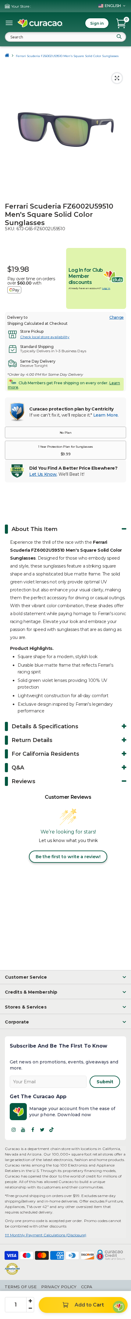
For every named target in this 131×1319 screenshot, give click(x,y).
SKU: (10, 228)
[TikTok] (51, 1130)
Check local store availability (44, 337)
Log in (106, 288)
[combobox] (65, 37)
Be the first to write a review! (68, 856)
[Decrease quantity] (30, 1308)
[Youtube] (23, 1130)
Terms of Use (21, 1286)
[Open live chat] (119, 1307)
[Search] (119, 36)
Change (116, 317)
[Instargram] (14, 1130)
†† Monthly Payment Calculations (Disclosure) (45, 1235)
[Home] (7, 56)
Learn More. (106, 415)
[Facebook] (33, 1130)
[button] (65, 432)
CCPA (86, 1286)
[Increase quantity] (30, 1301)
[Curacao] (40, 23)
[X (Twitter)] (42, 1130)
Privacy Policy (58, 1286)
